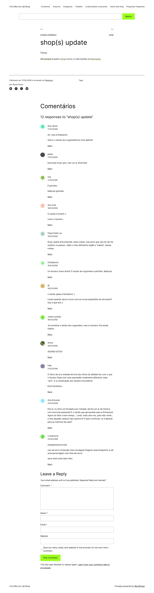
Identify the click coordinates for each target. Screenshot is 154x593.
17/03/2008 (52, 129)
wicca (50, 342)
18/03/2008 (53, 208)
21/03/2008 (53, 368)
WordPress (139, 586)
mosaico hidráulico (48, 35)
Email (43, 524)
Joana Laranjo (54, 316)
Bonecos (49, 80)
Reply (50, 146)
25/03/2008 (53, 403)
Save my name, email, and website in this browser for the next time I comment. (76, 549)
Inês (50, 365)
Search (128, 16)
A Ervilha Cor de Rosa (19, 6)
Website (44, 536)
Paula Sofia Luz (55, 233)
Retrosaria (95, 59)
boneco (47, 59)
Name (44, 513)
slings (63, 59)
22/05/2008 (53, 439)
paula (50, 154)
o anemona (53, 436)
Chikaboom (53, 262)
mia (49, 177)
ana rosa (52, 205)
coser (111, 35)
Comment (45, 485)
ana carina (52, 126)
